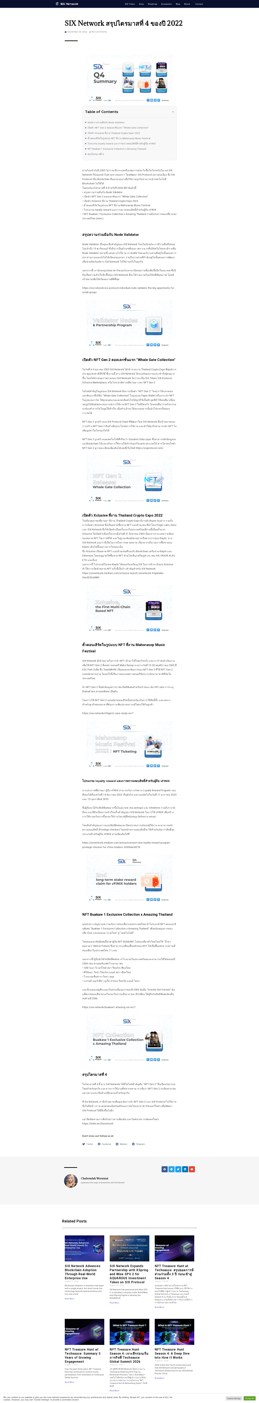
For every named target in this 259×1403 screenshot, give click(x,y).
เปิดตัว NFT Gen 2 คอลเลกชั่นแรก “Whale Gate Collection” (118, 127)
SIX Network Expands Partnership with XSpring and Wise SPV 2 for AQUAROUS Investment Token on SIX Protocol (129, 1274)
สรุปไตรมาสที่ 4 (96, 154)
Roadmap (152, 4)
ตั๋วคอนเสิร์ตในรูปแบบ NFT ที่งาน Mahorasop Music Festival (119, 138)
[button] (173, 112)
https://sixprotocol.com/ (149, 448)
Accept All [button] (249, 1398)
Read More (69, 1299)
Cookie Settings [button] (234, 1398)
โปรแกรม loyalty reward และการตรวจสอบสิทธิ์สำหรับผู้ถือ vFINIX (122, 143)
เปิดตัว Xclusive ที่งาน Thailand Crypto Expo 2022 (114, 133)
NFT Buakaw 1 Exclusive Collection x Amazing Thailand (117, 149)
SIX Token (130, 4)
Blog (178, 4)
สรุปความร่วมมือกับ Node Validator (106, 122)
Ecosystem (166, 4)
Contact (199, 4)
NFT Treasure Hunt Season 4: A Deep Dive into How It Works (172, 1353)
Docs (141, 4)
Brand (187, 4)
